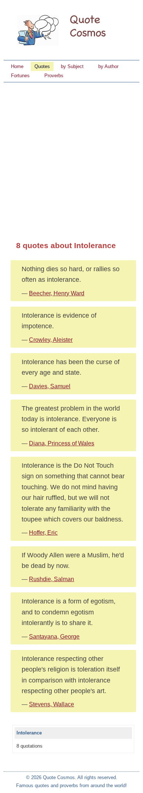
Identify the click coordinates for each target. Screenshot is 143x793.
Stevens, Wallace (51, 704)
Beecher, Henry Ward (56, 293)
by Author (108, 66)
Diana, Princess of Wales (61, 443)
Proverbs (53, 75)
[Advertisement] (71, 157)
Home (17, 66)
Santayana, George (54, 636)
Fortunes (20, 75)
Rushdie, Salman (51, 579)
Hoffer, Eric (43, 533)
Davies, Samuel (49, 386)
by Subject (72, 66)
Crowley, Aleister (51, 340)
